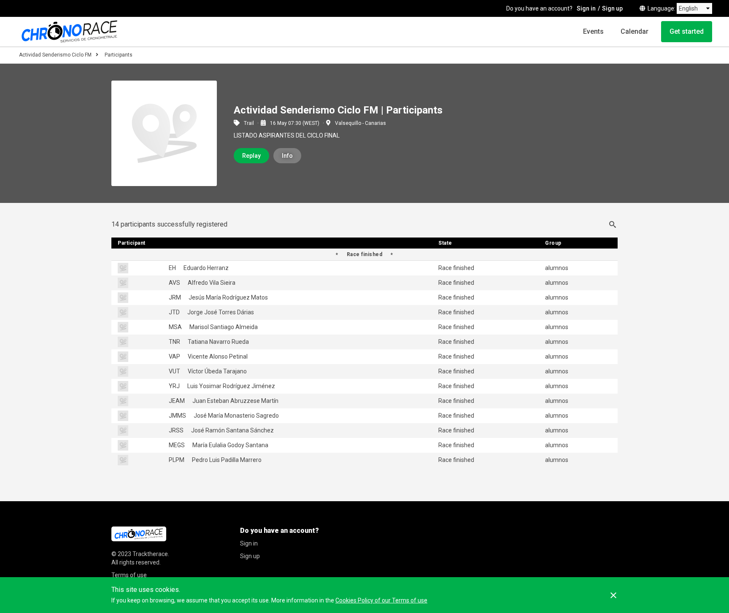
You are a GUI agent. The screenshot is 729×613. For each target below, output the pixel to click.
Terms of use (129, 575)
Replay (251, 155)
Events (593, 31)
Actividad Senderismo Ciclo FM (55, 55)
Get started (687, 31)
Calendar (634, 31)
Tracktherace (150, 554)
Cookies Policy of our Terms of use (381, 600)
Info (287, 155)
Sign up (612, 8)
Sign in (586, 8)
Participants (118, 55)
